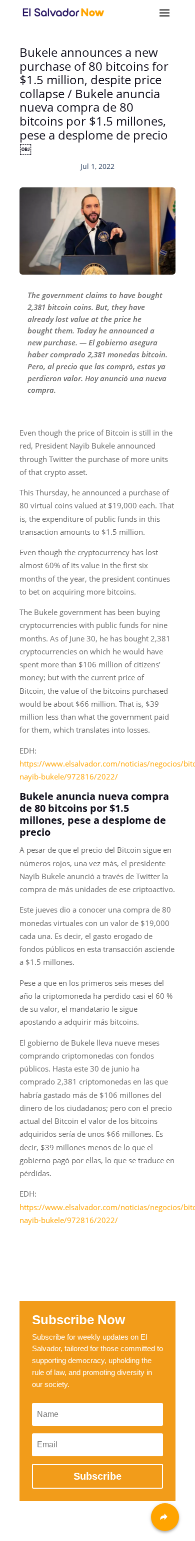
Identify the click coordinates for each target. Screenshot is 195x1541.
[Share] (165, 1517)
